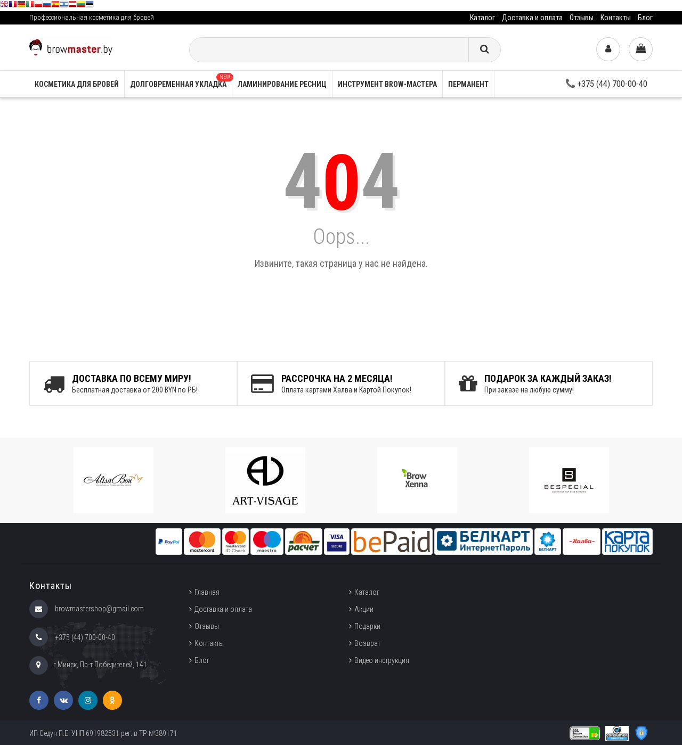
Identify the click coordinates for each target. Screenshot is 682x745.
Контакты (615, 17)
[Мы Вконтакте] (63, 700)
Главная (207, 592)
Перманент (468, 84)
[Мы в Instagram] (88, 700)
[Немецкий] (21, 5)
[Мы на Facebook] (38, 700)
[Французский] (13, 5)
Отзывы (582, 17)
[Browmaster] (70, 47)
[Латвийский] (72, 5)
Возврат (367, 643)
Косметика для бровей (77, 84)
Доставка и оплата (532, 17)
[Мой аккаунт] (608, 49)
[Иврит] (64, 5)
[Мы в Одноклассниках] (112, 700)
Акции (364, 609)
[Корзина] (641, 49)
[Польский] (38, 5)
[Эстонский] (89, 5)
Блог (645, 17)
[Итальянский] (30, 5)
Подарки (367, 626)
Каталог (482, 17)
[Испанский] (55, 5)
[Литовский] (81, 5)
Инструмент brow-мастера (387, 84)
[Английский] (4, 5)
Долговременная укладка (180, 81)
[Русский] (47, 5)
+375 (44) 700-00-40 (611, 84)
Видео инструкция (381, 660)
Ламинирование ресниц (282, 84)
